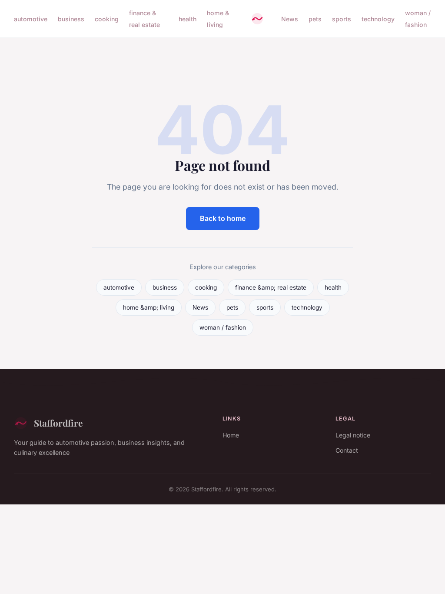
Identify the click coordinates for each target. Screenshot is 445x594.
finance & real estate (144, 18)
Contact (346, 450)
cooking (107, 19)
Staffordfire (58, 423)
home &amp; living (148, 307)
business (71, 19)
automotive (30, 19)
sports (341, 19)
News (289, 19)
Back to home (223, 218)
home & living (218, 18)
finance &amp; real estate (270, 287)
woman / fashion (418, 18)
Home (230, 435)
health (187, 19)
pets (315, 19)
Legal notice (352, 435)
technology (378, 19)
